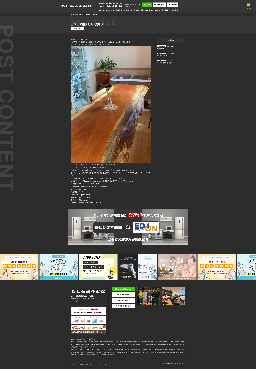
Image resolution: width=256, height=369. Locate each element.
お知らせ (158, 10)
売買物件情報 (139, 10)
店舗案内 (167, 10)
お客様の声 (149, 10)
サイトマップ (179, 364)
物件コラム (128, 10)
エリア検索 (110, 10)
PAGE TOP (249, 356)
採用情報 (175, 10)
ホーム (101, 10)
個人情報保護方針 (168, 364)
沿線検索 (119, 10)
